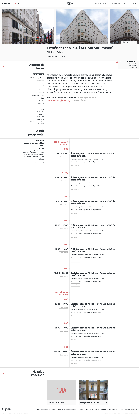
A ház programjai (133, 65)
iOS (110, 409)
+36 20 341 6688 (94, 409)
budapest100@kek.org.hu (60, 100)
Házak (97, 3)
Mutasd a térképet (38, 74)
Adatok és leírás (133, 63)
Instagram (134, 409)
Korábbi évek (116, 3)
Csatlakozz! (124, 3)
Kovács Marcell (133, 413)
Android (114, 409)
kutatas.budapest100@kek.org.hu (74, 409)
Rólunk (109, 3)
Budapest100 (6, 3)
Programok (103, 3)
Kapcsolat (131, 3)
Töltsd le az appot (39, 162)
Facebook (127, 409)
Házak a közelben (133, 67)
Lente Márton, (121, 413)
